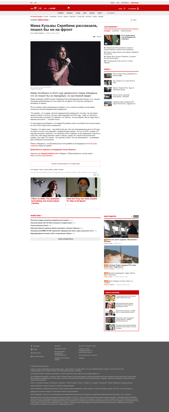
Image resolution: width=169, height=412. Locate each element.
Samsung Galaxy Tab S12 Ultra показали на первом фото (53, 223)
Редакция (81, 358)
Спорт (100, 13)
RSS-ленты (37, 353)
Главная (60, 13)
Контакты (58, 346)
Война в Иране (43, 20)
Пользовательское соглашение (88, 355)
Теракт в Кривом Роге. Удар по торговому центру (123, 88)
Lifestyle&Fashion (110, 27)
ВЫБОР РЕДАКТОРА (110, 216)
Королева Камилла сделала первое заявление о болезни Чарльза (56, 228)
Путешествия (81, 16)
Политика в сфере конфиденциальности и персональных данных (85, 350)
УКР (35, 3)
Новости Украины (109, 268)
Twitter (35, 349)
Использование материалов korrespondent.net (60, 353)
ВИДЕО (113, 3)
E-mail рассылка (38, 356)
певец (41, 169)
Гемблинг (100, 16)
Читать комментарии (65, 239)
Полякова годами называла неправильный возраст (51, 220)
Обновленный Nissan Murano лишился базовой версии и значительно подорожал (118, 48)
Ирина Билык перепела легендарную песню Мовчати (53, 150)
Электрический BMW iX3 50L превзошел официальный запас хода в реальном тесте (63, 231)
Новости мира (108, 243)
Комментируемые (126, 31)
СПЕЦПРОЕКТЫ (134, 3)
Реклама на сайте (60, 349)
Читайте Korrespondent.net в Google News (65, 164)
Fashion (46, 16)
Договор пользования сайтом (87, 346)
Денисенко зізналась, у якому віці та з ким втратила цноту (125, 311)
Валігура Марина (39, 33)
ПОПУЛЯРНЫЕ (125, 3)
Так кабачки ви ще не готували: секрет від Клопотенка (126, 296)
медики (36, 169)
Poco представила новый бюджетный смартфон (128, 37)
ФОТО (117, 3)
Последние (107, 31)
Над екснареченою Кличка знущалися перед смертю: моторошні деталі (124, 305)
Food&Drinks (53, 16)
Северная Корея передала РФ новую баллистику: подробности (124, 103)
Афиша (95, 16)
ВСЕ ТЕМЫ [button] (133, 20)
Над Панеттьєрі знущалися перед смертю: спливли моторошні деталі (125, 319)
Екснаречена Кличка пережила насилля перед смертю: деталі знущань (126, 326)
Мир (84, 13)
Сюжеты (107, 69)
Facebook (36, 346)
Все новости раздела (36, 16)
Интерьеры (89, 16)
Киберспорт (73, 16)
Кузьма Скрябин (48, 169)
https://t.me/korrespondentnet (41, 156)
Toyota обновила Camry (41, 225)
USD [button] (45, 8)
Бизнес (92, 13)
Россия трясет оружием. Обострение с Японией (121, 95)
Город (78, 13)
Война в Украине (58, 169)
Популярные (115, 31)
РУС (31, 3)
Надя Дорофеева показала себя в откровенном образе (52, 233)
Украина (70, 13)
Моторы (60, 16)
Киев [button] (32, 8)
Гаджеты (66, 16)
